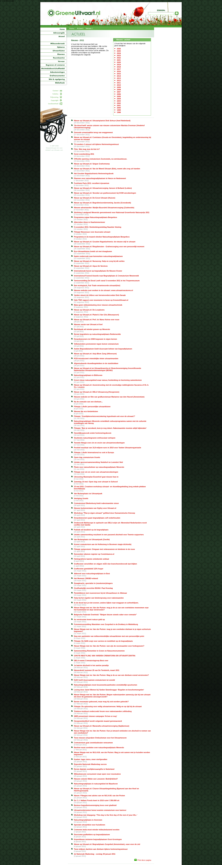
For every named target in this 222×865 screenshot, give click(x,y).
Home (71, 28)
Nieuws (88, 28)
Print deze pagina (144, 860)
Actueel (80, 28)
